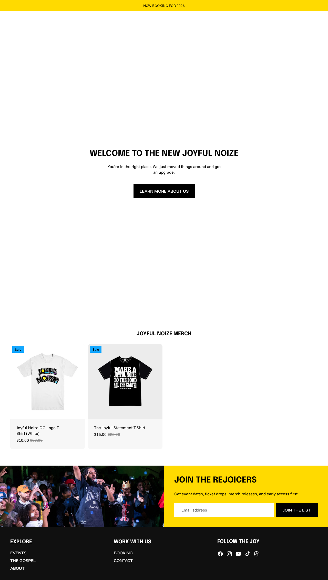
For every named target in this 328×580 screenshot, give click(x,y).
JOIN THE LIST (297, 510)
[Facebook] (220, 554)
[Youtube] (238, 554)
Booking (123, 552)
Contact (123, 560)
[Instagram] (229, 554)
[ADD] (154, 410)
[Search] (290, 20)
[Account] (300, 20)
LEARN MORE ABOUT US (164, 191)
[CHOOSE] (76, 410)
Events (18, 552)
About (17, 568)
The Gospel (23, 560)
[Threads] (256, 554)
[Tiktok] (247, 554)
